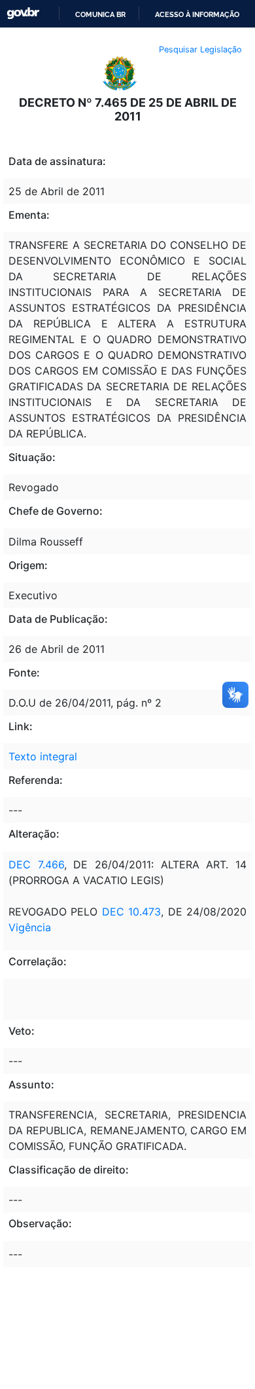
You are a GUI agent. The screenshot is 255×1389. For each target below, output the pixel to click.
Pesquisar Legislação (200, 49)
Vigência (29, 927)
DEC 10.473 (131, 911)
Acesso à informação (197, 14)
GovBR (23, 13)
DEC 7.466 (36, 864)
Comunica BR (100, 14)
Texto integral (42, 756)
